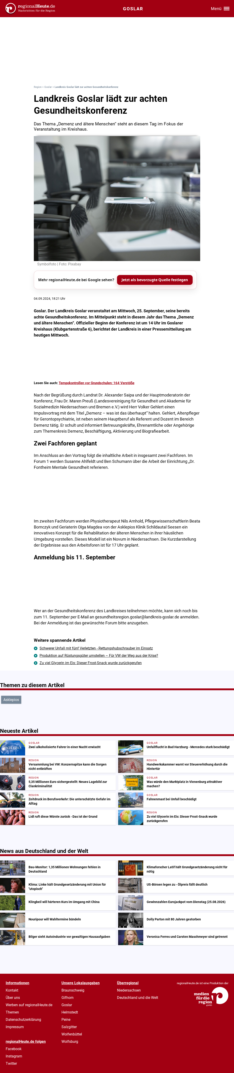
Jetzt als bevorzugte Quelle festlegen (155, 279)
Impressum (15, 1027)
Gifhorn (67, 997)
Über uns (13, 997)
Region (38, 87)
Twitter (11, 1063)
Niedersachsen (129, 990)
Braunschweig (72, 990)
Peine (65, 1019)
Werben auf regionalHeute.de (29, 1005)
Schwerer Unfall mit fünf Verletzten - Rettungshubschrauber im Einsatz (96, 648)
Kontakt (12, 990)
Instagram (14, 1056)
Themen (12, 1012)
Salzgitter (69, 1027)
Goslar (48, 87)
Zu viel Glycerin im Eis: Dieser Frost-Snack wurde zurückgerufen (91, 663)
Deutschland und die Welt (137, 997)
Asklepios (11, 700)
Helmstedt (69, 1012)
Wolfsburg (69, 1041)
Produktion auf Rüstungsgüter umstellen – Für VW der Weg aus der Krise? (99, 655)
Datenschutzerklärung (23, 1019)
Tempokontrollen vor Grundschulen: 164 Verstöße (96, 383)
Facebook (13, 1049)
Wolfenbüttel (71, 1034)
